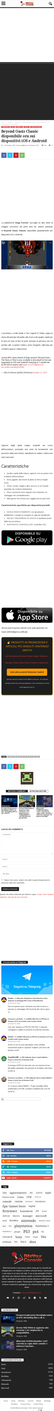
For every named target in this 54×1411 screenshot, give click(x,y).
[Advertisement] (27, 35)
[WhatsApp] (22, 155)
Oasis (37, 757)
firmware (9, 1211)
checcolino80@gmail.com (31, 1293)
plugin (17, 1232)
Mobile (10, 122)
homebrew (26, 1211)
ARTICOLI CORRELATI (17, 791)
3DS (4, 1193)
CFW (29, 1197)
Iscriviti (47, 1178)
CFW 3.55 (38, 1197)
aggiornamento (18, 1193)
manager (28, 1216)
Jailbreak (6, 1216)
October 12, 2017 (40, 372)
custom (19, 1201)
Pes (10, 1226)
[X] (10, 155)
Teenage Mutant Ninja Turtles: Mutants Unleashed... (27, 663)
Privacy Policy (26, 1404)
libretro (16, 1216)
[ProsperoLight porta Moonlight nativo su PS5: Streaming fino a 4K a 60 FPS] (9, 801)
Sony (18, 1237)
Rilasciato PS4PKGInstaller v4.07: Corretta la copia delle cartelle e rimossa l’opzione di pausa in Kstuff (44, 812)
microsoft (41, 1216)
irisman (44, 1211)
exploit (32, 1206)
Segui (48, 1156)
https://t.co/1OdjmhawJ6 (33, 365)
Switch (27, 1237)
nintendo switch (44, 1221)
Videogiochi (36, 127)
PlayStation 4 (6, 1231)
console (7, 1201)
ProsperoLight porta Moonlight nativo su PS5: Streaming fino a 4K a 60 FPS (9, 811)
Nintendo (5, 1384)
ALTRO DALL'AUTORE (38, 791)
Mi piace (47, 1150)
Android (17, 122)
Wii (16, 1242)
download (29, 1201)
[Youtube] (45, 1298)
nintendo (28, 1221)
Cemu (20, 1197)
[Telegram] (35, 1298)
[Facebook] (4, 155)
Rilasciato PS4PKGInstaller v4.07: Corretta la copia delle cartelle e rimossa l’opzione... (32, 1343)
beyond (18, 757)
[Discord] (8, 1298)
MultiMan (14, 1221)
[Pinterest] (16, 155)
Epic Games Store (14, 1206)
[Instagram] (19, 1298)
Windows (21, 1401)
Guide (13, 1401)
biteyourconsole (8, 1197)
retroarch (7, 1237)
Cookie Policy (38, 1404)
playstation (23, 1226)
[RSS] (30, 1298)
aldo (31, 1193)
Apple (48, 1193)
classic (25, 757)
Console (30, 1401)
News (26, 127)
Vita (43, 1237)
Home (3, 122)
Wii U (23, 1242)
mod (4, 1221)
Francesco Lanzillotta (15, 1019)
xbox (32, 1242)
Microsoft (5, 1388)
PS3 (26, 1231)
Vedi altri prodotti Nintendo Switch (27, 672)
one (4, 1226)
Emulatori (23, 806)
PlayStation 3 (42, 1226)
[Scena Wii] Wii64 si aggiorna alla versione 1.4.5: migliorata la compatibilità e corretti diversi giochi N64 (26, 813)
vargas (35, 1237)
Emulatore (40, 1201)
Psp (42, 1232)
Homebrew (6, 806)
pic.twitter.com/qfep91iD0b (12, 367)
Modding (5, 1376)
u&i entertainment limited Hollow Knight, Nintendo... (27, 656)
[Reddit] (24, 1298)
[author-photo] (27, 778)
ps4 (35, 1232)
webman (6, 1242)
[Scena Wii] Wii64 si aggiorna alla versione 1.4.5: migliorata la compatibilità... (32, 1330)
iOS (12, 127)
